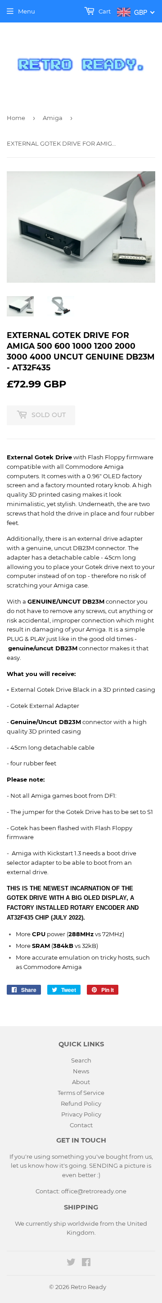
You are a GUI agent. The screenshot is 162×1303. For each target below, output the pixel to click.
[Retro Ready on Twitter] (71, 1263)
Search (81, 1060)
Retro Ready (88, 1286)
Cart (104, 11)
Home (16, 117)
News (81, 1071)
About (81, 1081)
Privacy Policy (81, 1114)
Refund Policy (81, 1103)
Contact (81, 1125)
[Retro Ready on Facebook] (86, 1263)
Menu (26, 11)
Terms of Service (81, 1092)
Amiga (53, 117)
